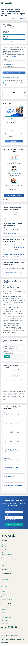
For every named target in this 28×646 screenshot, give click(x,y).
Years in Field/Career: (8, 66)
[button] (4, 18)
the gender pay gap (12, 233)
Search (7, 356)
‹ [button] (3, 118)
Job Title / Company (9, 346)
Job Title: (7, 509)
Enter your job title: (14, 189)
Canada (2, 7)
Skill (13, 92)
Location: (5, 59)
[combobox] (14, 62)
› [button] (24, 118)
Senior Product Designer (14, 7)
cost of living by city (17, 369)
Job (6, 7)
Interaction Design (8, 254)
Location (6, 351)
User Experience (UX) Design (10, 272)
